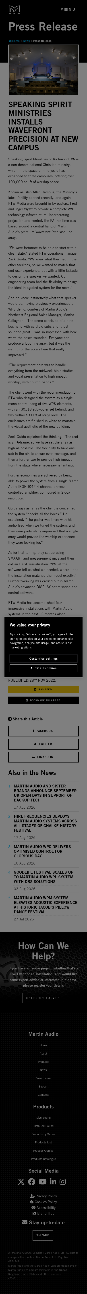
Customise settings (43, 658)
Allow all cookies (44, 668)
